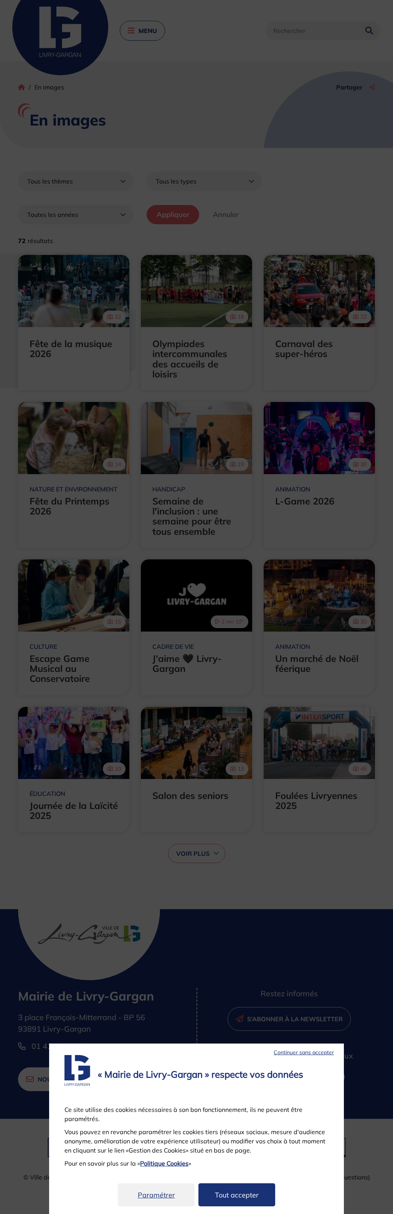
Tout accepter (237, 1195)
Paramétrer (156, 1195)
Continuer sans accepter (304, 1052)
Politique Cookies (164, 1163)
